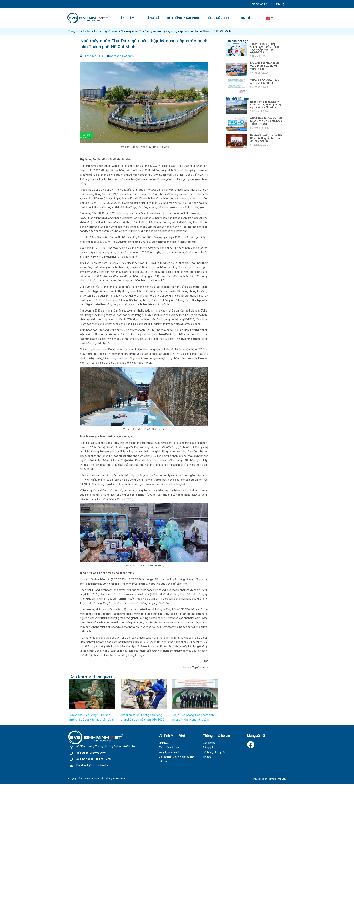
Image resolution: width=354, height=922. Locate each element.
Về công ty (259, 4)
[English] (273, 17)
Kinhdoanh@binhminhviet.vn (93, 765)
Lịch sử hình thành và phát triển (177, 756)
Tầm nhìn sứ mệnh (169, 747)
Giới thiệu (164, 742)
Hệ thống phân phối (183, 18)
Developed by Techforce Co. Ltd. (269, 779)
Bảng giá (152, 18)
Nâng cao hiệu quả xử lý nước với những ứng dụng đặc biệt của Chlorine (265, 104)
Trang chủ (74, 31)
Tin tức (246, 18)
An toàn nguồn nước (106, 31)
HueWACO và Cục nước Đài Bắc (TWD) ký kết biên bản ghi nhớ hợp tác (266, 138)
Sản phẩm (126, 18)
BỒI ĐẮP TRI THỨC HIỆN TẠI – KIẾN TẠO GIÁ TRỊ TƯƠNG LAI (264, 66)
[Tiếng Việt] (268, 17)
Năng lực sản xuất (169, 752)
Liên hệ (279, 4)
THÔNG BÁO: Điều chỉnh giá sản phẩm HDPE (264, 82)
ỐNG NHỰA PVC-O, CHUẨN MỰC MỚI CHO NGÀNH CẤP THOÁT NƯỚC (266, 121)
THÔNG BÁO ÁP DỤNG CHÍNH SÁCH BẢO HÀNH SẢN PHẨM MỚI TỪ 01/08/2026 (264, 48)
